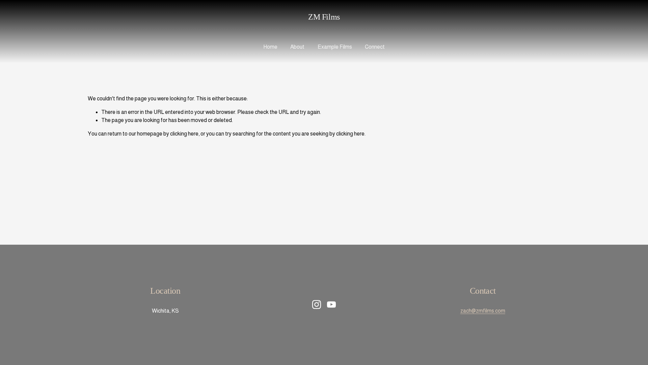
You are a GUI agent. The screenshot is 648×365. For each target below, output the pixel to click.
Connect (375, 47)
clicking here (184, 134)
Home (270, 47)
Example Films (335, 47)
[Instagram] (316, 304)
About (297, 47)
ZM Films (324, 16)
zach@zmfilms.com (482, 311)
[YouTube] (331, 304)
